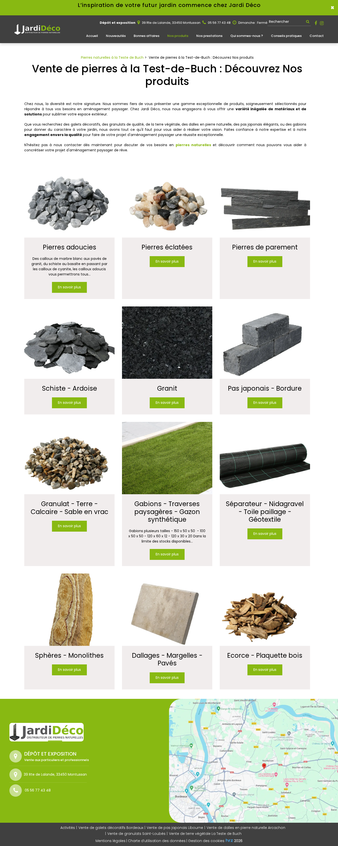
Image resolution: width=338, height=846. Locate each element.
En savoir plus (69, 287)
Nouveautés (116, 35)
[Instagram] (322, 23)
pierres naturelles (193, 144)
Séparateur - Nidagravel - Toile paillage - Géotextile (265, 511)
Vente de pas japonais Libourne (175, 827)
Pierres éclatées (167, 247)
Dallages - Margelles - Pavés (167, 659)
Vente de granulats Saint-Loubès (136, 833)
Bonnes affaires (146, 35)
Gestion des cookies (206, 840)
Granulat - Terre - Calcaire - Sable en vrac (69, 508)
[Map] (253, 761)
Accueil (92, 35)
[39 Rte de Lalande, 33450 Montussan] (16, 774)
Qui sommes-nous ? (246, 35)
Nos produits (177, 35)
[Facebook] (315, 23)
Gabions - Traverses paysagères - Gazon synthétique (167, 511)
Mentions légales (110, 840)
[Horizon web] (229, 840)
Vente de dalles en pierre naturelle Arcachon (246, 827)
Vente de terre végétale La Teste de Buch (205, 833)
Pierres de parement (265, 247)
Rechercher (279, 21)
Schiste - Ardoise (69, 388)
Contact (317, 35)
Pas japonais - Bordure (265, 388)
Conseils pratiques (286, 35)
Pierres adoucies (69, 247)
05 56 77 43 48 (219, 22)
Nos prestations (209, 35)
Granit (167, 388)
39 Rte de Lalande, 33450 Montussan (170, 22)
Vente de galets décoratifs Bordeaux (110, 827)
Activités (67, 827)
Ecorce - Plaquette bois (264, 655)
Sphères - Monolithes (69, 655)
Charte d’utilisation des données (157, 840)
